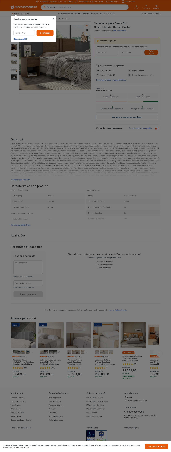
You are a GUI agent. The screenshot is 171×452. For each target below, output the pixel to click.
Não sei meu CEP (20, 39)
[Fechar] (53, 18)
